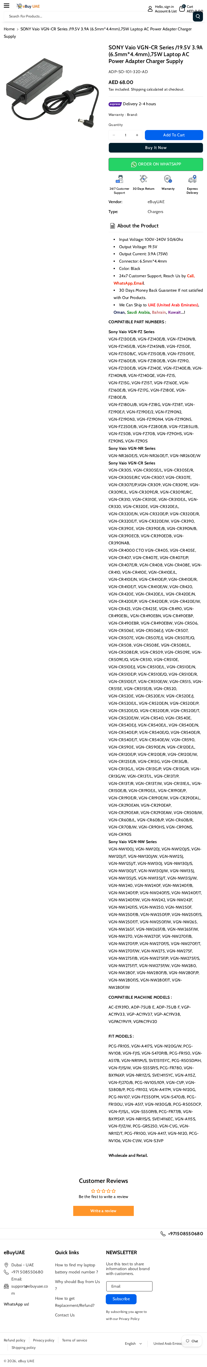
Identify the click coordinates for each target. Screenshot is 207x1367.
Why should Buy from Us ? (77, 1285)
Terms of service (74, 1340)
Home (9, 29)
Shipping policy (24, 1347)
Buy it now (156, 147)
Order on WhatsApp (159, 164)
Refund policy (14, 1340)
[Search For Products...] (198, 16)
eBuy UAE (26, 1361)
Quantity (116, 124)
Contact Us (65, 1315)
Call (190, 275)
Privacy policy (43, 1340)
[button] (9, 6)
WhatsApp (123, 283)
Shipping (138, 89)
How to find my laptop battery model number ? (76, 1268)
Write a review (103, 1210)
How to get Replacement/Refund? (75, 1302)
